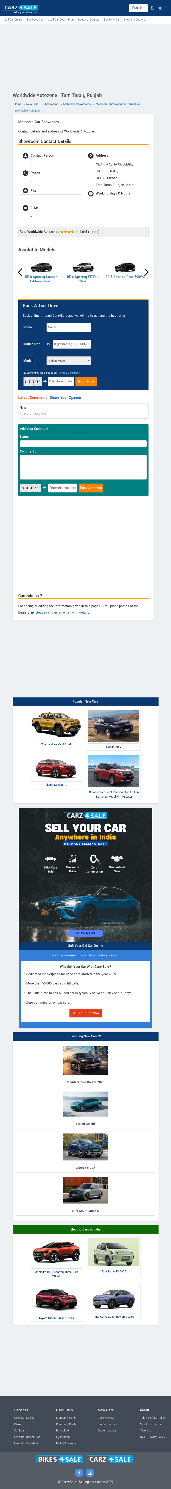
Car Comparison (108, 1424)
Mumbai (61, 1418)
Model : (28, 360)
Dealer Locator (107, 1431)
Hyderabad (63, 1437)
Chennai (61, 1424)
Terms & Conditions (69, 372)
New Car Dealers (134, 20)
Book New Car (106, 1418)
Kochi (72, 1424)
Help (142, 1418)
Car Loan (19, 1431)
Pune (72, 1418)
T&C (142, 1437)
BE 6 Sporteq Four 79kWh (125, 277)
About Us (145, 1424)
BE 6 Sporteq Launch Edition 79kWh (41, 279)
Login (159, 8)
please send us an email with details (62, 612)
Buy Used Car (35, 20)
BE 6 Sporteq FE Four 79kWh (83, 279)
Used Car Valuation (26, 1443)
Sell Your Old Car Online (85, 945)
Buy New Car (112, 20)
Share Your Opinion (65, 397)
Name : (28, 327)
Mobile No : (31, 344)
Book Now (86, 381)
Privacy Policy (156, 1437)
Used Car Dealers (88, 20)
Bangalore (62, 1431)
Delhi (59, 1443)
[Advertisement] (85, 57)
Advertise (145, 1431)
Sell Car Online (13, 20)
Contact (158, 1424)
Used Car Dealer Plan (61, 20)
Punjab (137, 8)
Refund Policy (156, 1418)
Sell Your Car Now (86, 1013)
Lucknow (71, 1443)
